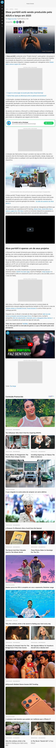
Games (16, 9)
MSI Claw (20, 211)
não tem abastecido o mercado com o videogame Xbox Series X (33, 318)
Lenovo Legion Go (14, 64)
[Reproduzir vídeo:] (30, 344)
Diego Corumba (12, 19)
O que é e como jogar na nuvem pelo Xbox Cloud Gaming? (25, 93)
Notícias (11, 9)
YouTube (25, 324)
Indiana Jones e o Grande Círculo (16, 308)
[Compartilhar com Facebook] (17, 22)
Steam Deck (37, 209)
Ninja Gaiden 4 (46, 272)
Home (7, 9)
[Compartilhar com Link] (23, 22)
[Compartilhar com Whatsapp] (14, 22)
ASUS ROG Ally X (47, 209)
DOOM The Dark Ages (23, 272)
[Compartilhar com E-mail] (20, 22)
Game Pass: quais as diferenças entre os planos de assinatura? (26, 96)
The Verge (13, 386)
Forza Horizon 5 (32, 308)
